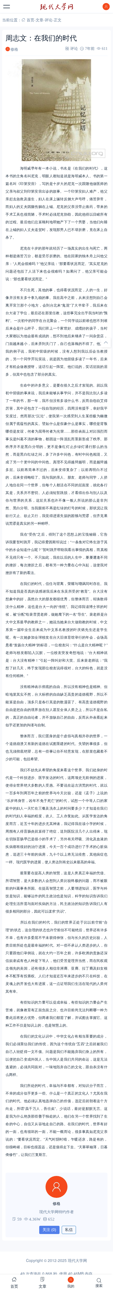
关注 (49, 1229)
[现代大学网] (56, 6)
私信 (69, 1229)
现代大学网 (77, 1260)
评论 (48, 19)
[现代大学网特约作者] (56, 1187)
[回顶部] (106, 342)
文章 (39, 19)
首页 (30, 19)
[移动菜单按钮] (6, 6)
